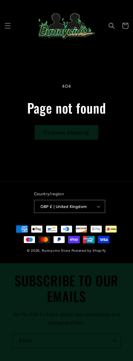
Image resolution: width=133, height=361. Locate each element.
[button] (8, 26)
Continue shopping (66, 132)
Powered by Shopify (88, 251)
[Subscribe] (113, 340)
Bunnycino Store (56, 251)
